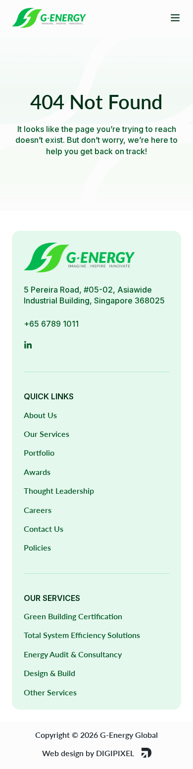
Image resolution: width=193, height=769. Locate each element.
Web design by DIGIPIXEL (88, 753)
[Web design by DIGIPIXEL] (146, 753)
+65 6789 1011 (51, 324)
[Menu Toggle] (175, 18)
